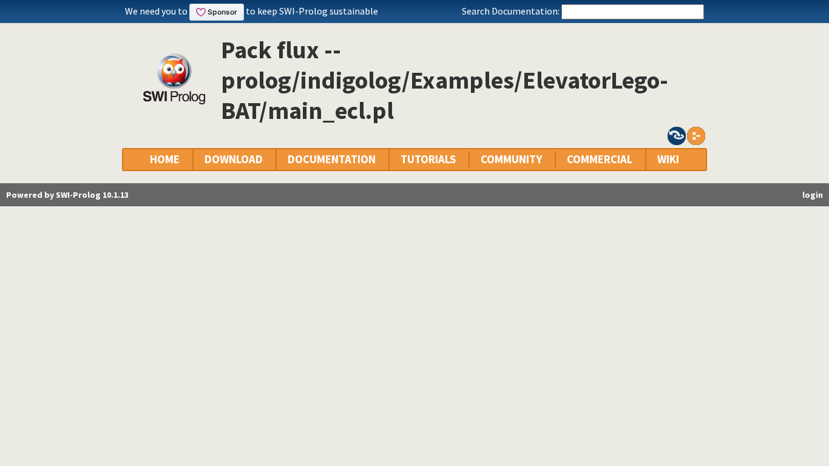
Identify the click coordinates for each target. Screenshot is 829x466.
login (812, 194)
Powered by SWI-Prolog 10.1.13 (67, 194)
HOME (165, 159)
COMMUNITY (511, 159)
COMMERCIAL (599, 159)
